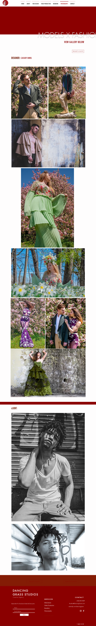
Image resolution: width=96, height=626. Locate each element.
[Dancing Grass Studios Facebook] (83, 611)
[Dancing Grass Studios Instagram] (81, 611)
